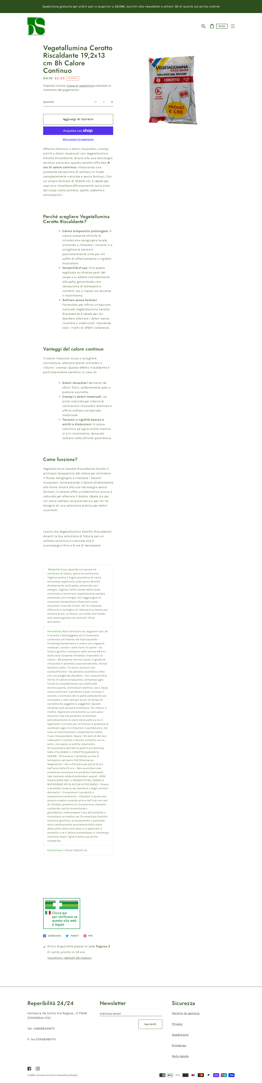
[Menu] (232, 26)
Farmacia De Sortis (46, 1075)
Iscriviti (150, 1024)
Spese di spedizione (80, 85)
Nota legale (180, 1056)
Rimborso (179, 1045)
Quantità (48, 101)
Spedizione (180, 1034)
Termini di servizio (186, 1013)
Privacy (177, 1024)
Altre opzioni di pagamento (78, 139)
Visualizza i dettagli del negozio (69, 958)
